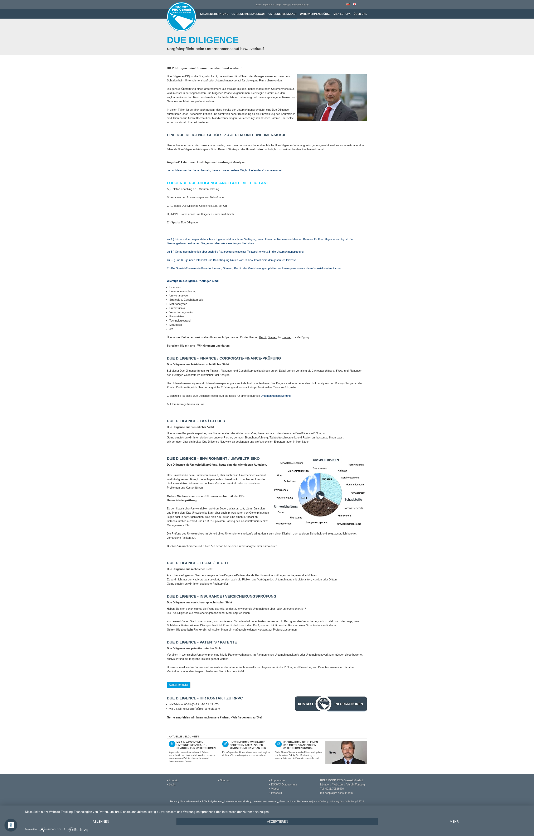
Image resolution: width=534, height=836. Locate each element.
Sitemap (225, 780)
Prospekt (276, 792)
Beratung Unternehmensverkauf (186, 801)
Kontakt (173, 780)
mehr (454, 821)
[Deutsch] (348, 4)
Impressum (278, 780)
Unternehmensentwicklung (237, 801)
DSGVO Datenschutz (284, 784)
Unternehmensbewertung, (266, 801)
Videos (275, 788)
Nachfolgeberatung (213, 801)
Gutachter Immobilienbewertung (296, 801)
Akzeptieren (277, 821)
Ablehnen (101, 821)
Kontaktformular (178, 684)
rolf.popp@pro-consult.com (336, 792)
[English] (354, 4)
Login (172, 784)
